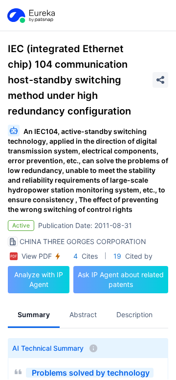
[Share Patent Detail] (160, 80)
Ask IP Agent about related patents (121, 279)
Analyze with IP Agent (38, 279)
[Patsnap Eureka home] (30, 15)
